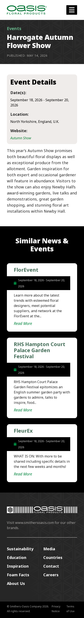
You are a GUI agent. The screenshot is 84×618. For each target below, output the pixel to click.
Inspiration (18, 566)
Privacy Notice (56, 609)
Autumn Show (20, 138)
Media (49, 548)
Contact (51, 566)
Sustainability (20, 548)
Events (14, 28)
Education (16, 557)
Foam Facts (18, 574)
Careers (51, 574)
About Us (16, 583)
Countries (52, 557)
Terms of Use (70, 609)
